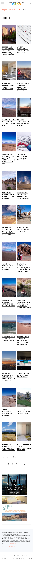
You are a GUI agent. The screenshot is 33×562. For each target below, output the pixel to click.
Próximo (14, 457)
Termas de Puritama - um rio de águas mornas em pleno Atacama (24, 304)
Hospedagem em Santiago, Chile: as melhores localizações (8, 50)
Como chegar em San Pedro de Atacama (23, 375)
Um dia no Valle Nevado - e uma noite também (24, 157)
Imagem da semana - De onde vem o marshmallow (8, 447)
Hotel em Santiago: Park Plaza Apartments (9, 86)
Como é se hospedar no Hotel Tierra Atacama (8, 195)
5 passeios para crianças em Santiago (23, 411)
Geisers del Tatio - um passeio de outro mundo (23, 195)
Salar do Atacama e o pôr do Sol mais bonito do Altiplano (9, 376)
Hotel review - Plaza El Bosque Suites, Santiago (24, 447)
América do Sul (14, 10)
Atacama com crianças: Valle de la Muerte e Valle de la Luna (24, 340)
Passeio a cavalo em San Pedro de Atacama (8, 266)
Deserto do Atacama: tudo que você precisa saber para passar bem (8, 159)
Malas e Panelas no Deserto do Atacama (7, 412)
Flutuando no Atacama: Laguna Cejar (8, 338)
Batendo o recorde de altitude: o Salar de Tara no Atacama (8, 231)
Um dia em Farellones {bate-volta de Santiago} (24, 49)
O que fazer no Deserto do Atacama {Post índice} (9, 122)
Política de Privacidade (8, 546)
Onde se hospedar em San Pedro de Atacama (23, 122)
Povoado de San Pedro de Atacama (23, 229)
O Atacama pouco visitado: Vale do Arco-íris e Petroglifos (23, 267)
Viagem (4, 10)
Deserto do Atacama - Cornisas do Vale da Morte (8, 303)
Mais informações (11, 543)
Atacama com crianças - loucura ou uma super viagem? (23, 87)
